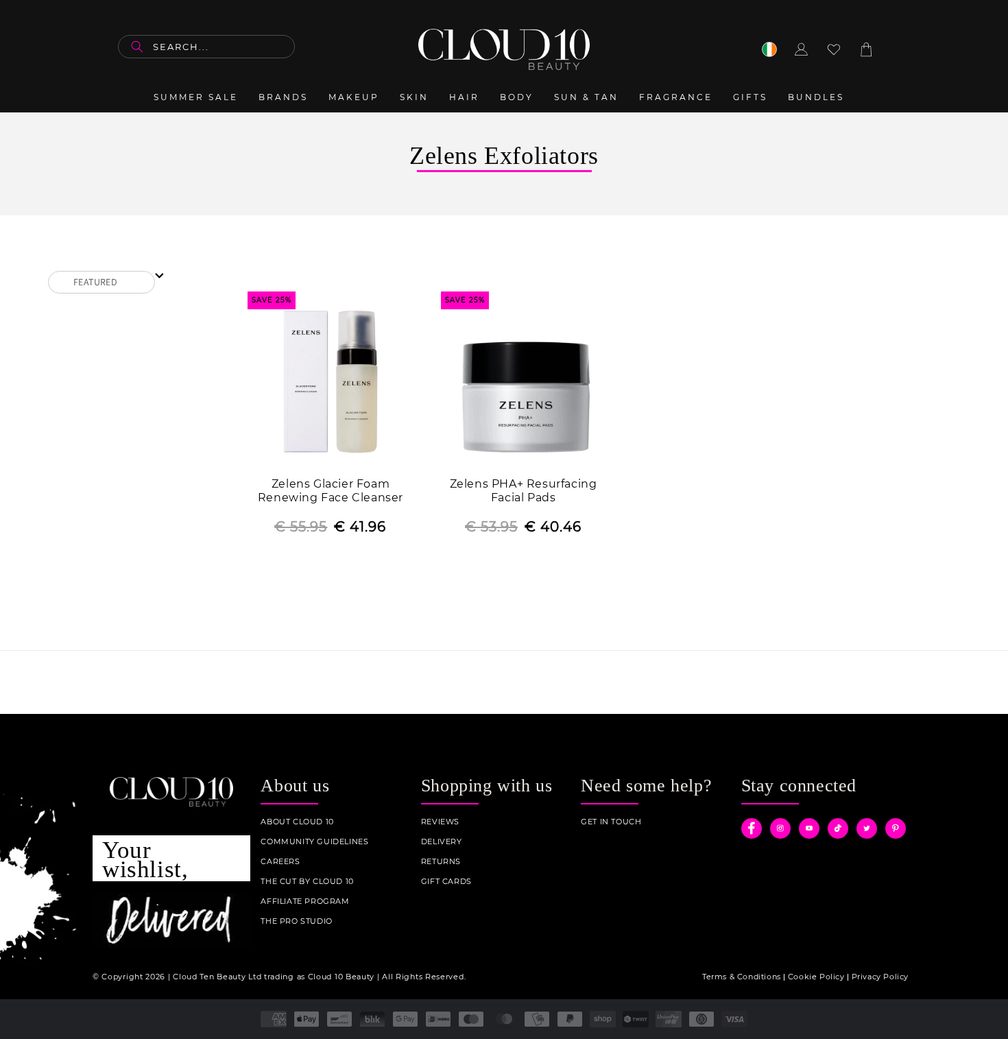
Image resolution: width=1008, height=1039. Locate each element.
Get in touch (611, 822)
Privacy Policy (880, 976)
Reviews (440, 822)
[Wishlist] (833, 49)
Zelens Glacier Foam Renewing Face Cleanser (330, 491)
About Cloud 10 (297, 822)
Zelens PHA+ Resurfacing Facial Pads (523, 491)
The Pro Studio (296, 921)
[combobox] (206, 46)
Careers (280, 861)
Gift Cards (446, 881)
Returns (441, 861)
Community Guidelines (314, 842)
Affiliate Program (305, 901)
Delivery (441, 842)
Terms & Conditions (741, 976)
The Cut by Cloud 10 (307, 881)
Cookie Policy (816, 976)
